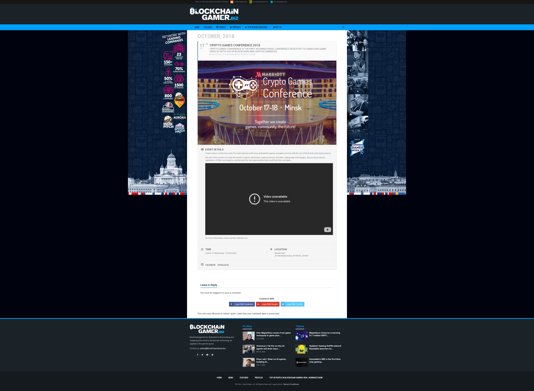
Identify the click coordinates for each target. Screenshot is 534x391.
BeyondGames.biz (280, 2)
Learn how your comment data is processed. (258, 313)
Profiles (237, 27)
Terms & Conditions (291, 384)
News (197, 27)
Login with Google (270, 304)
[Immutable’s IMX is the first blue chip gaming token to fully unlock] (301, 362)
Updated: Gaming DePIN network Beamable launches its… (325, 347)
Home (219, 378)
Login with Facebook (244, 304)
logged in (217, 293)
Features (208, 27)
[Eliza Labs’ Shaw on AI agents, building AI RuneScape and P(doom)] (249, 362)
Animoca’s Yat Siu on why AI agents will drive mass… (270, 347)
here (246, 238)
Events (222, 27)
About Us (277, 27)
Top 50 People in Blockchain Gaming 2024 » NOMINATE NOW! (296, 378)
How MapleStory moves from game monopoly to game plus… (273, 334)
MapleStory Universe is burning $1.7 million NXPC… (324, 334)
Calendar (210, 265)
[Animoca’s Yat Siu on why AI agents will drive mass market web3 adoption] (249, 349)
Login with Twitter (294, 304)
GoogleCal (223, 265)
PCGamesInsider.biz (260, 2)
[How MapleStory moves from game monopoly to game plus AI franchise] (249, 336)
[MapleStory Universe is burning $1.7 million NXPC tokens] (301, 336)
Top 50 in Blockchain (257, 27)
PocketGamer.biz (240, 2)
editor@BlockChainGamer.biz (213, 348)
